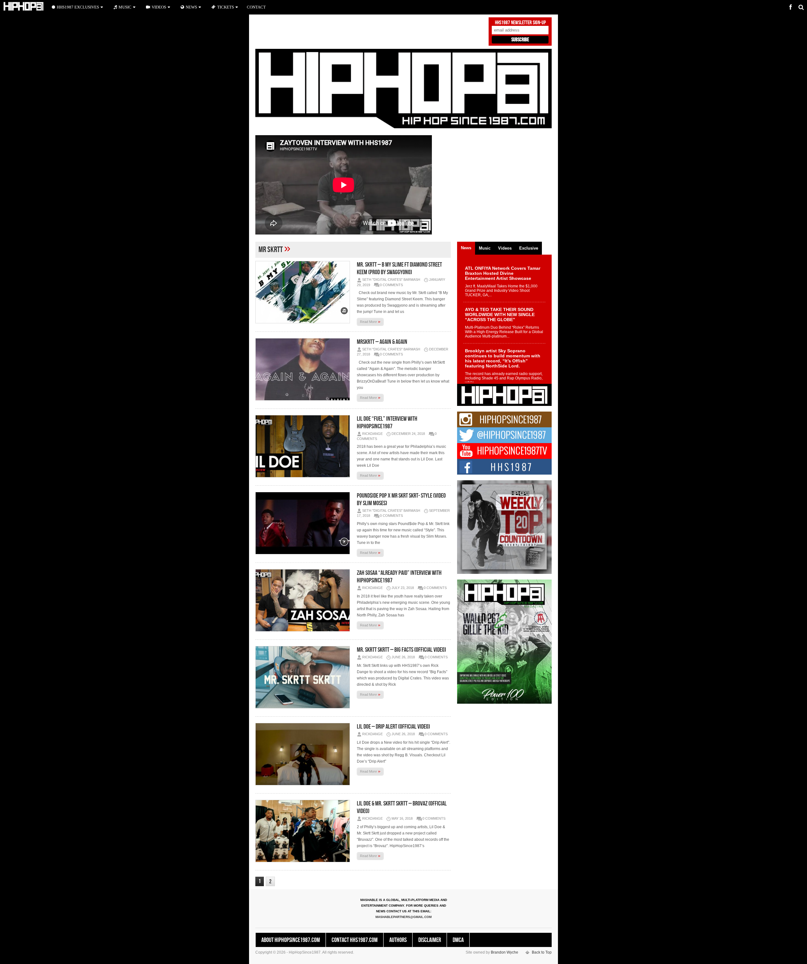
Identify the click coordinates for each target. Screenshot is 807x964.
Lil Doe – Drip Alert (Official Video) (393, 726)
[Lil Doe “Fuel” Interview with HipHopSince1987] (304, 446)
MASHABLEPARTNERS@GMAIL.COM (403, 917)
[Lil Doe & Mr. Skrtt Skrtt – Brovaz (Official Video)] (304, 831)
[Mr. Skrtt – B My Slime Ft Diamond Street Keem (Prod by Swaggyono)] (304, 292)
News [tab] (466, 247)
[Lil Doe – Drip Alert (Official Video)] (304, 754)
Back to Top (542, 952)
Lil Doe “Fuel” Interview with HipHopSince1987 (387, 422)
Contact (256, 7)
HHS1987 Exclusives (78, 7)
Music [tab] (485, 248)
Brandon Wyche (504, 952)
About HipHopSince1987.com (290, 940)
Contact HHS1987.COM (355, 940)
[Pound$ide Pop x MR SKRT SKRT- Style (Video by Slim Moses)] (304, 523)
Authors (398, 940)
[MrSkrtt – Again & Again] (304, 369)
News (191, 7)
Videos (159, 7)
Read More (370, 321)
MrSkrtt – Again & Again (382, 342)
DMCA (458, 940)
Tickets (225, 7)
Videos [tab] (505, 248)
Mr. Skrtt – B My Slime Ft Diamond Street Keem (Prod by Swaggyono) (399, 268)
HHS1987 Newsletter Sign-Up (520, 23)
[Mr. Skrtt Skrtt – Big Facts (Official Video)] (304, 677)
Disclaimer (429, 940)
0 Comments (391, 285)
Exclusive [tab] (528, 248)
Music (125, 7)
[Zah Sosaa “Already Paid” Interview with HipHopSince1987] (304, 600)
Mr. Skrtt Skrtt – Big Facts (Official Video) (401, 650)
